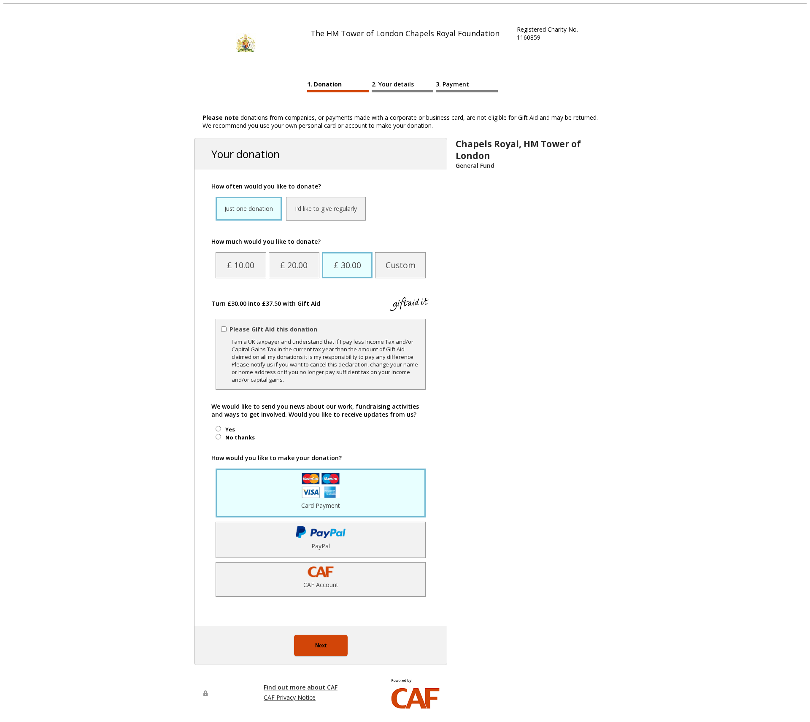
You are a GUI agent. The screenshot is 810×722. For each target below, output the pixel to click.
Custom (401, 265)
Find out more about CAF (301, 687)
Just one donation (248, 209)
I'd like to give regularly (326, 209)
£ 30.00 (347, 265)
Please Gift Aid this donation (273, 329)
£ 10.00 (240, 265)
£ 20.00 (294, 265)
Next (321, 645)
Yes (230, 429)
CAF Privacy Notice (290, 697)
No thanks (240, 437)
